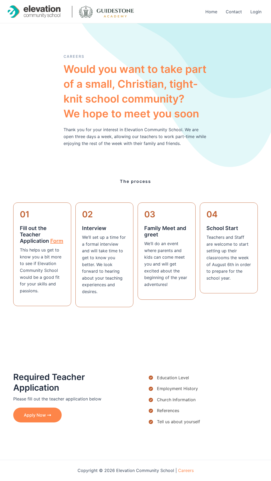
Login (255, 11)
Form (56, 241)
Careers (186, 470)
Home (211, 11)
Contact (234, 11)
